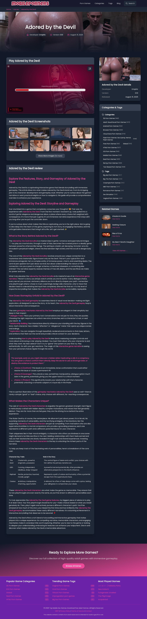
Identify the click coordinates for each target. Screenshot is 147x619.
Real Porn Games (111, 159)
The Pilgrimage (104, 596)
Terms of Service (77, 611)
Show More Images (50, 156)
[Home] (30, 3)
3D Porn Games (111, 118)
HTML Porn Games (112, 148)
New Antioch (103, 589)
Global (127, 144)
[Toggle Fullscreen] (89, 68)
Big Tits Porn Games (112, 179)
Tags (110, 3)
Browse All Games (73, 566)
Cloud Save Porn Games (114, 134)
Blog (118, 3)
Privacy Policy (65, 611)
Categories (99, 3)
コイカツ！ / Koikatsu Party (109, 585)
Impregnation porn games (63, 596)
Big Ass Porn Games (112, 175)
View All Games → (120, 250)
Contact (89, 611)
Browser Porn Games (113, 130)
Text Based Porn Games (114, 167)
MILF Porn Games (111, 187)
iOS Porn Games (111, 151)
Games (16, 9)
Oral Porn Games (59, 589)
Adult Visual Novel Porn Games (116, 122)
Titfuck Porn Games (60, 592)
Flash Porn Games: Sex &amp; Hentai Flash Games (120, 139)
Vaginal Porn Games (112, 198)
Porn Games (85, 3)
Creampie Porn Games (113, 183)
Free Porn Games (111, 144)
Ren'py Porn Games (112, 163)
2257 (57, 611)
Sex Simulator (110, 194)
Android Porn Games (112, 126)
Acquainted (103, 599)
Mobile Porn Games (112, 155)
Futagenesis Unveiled (107, 592)
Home (8, 9)
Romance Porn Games (113, 190)
